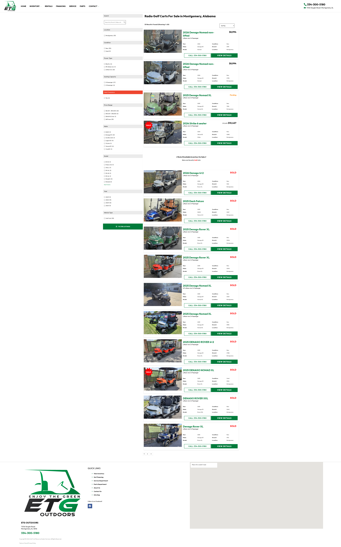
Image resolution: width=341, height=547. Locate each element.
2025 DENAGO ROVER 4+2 (198, 342)
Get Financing (98, 477)
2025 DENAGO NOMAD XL (198, 370)
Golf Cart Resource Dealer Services (40, 539)
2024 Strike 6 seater (195, 123)
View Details (224, 55)
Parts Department (100, 484)
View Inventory (99, 473)
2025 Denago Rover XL (196, 229)
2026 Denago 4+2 (193, 173)
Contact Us (98, 491)
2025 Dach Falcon (193, 201)
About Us (97, 488)
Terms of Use (23, 543)
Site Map (97, 495)
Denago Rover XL (193, 426)
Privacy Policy (32, 543)
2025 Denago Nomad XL (197, 95)
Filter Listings (124, 226)
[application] (40, 6)
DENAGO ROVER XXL (195, 398)
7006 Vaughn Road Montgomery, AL (319, 8)
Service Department (101, 481)
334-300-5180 (316, 4)
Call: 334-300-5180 (197, 55)
